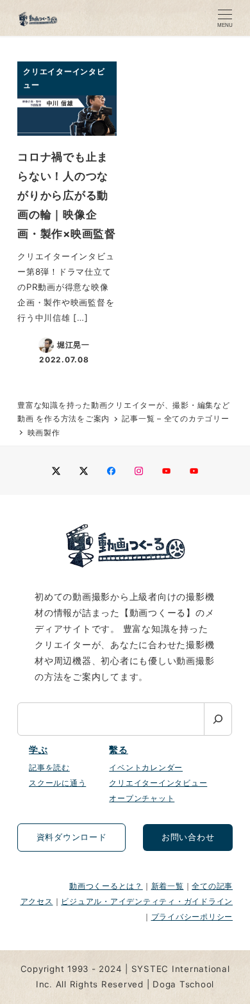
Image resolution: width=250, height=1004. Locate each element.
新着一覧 (167, 886)
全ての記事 (212, 886)
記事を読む (49, 767)
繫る (118, 750)
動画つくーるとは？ (106, 886)
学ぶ (38, 750)
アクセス (37, 901)
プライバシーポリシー (192, 916)
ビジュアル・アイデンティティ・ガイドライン (147, 901)
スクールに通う (57, 783)
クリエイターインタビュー (158, 783)
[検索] (218, 719)
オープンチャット (141, 798)
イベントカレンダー (146, 767)
